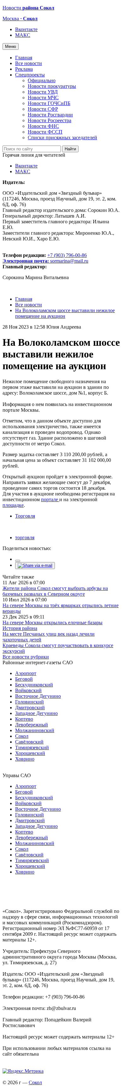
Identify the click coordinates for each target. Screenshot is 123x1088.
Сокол (21, 736)
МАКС (22, 35)
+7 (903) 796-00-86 (45, 258)
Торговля (25, 516)
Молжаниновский (34, 730)
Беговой (24, 679)
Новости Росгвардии (50, 114)
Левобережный (31, 724)
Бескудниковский (34, 684)
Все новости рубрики (26, 656)
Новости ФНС (43, 126)
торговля (24, 537)
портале (50, 499)
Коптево (24, 719)
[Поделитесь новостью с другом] (35, 565)
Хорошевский (30, 753)
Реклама (24, 69)
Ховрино (24, 759)
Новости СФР (43, 109)
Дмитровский (30, 707)
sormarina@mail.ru (69, 261)
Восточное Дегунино (38, 696)
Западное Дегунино (36, 713)
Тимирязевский (32, 747)
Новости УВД (43, 92)
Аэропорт (25, 673)
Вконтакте (26, 29)
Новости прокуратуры (52, 86)
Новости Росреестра (49, 120)
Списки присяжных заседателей (62, 137)
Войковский (28, 690)
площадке (13, 505)
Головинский (29, 702)
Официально (42, 80)
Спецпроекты (30, 74)
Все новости (28, 63)
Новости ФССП (45, 131)
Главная (23, 57)
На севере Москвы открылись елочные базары (52, 622)
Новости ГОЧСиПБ (49, 103)
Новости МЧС (43, 97)
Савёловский (29, 741)
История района (20, 628)
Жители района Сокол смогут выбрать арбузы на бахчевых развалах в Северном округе (55, 591)
